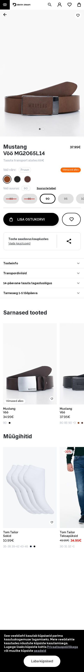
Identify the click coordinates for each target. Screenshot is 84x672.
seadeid (40, 650)
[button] (42, 263)
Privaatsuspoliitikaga (62, 647)
